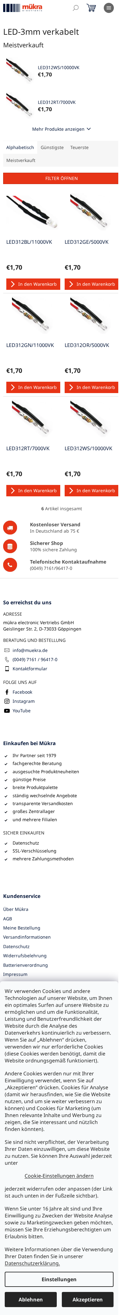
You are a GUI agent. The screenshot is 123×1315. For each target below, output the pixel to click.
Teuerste (79, 147)
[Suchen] (75, 8)
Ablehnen (31, 1299)
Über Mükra (15, 909)
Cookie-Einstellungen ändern (59, 1175)
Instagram (24, 701)
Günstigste (52, 147)
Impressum (15, 974)
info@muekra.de (30, 650)
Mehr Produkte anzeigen (58, 129)
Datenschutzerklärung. (32, 1263)
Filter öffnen (61, 178)
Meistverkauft (20, 160)
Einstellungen (59, 1279)
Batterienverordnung (25, 965)
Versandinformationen (27, 937)
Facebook (22, 692)
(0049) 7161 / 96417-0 (35, 659)
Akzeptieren (88, 1299)
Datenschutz (16, 946)
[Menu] (108, 8)
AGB (7, 919)
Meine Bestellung (21, 928)
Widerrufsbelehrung (25, 956)
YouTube (22, 711)
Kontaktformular (30, 669)
